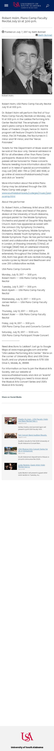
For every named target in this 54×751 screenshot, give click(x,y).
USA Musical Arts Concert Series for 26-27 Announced (33, 450)
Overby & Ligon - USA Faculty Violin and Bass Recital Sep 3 (33, 420)
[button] (48, 5)
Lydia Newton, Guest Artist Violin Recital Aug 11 (31, 466)
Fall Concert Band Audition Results (32, 435)
